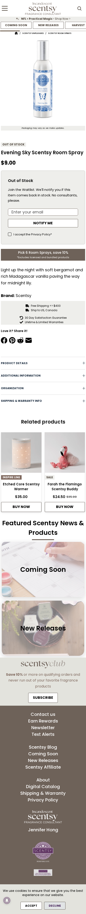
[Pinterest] (12, 340)
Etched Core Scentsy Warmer (21, 487)
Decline (55, 906)
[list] (43, 19)
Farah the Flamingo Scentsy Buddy (65, 487)
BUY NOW (21, 506)
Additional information (21, 375)
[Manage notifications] (6, 900)
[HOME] (16, 33)
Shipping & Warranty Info (21, 401)
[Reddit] (20, 340)
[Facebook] (4, 340)
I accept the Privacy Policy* (32, 234)
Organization (12, 388)
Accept (31, 906)
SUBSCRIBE (43, 697)
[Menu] (5, 8)
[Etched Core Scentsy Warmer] (21, 453)
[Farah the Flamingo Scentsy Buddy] (65, 453)
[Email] (28, 340)
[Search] (79, 8)
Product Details (14, 363)
